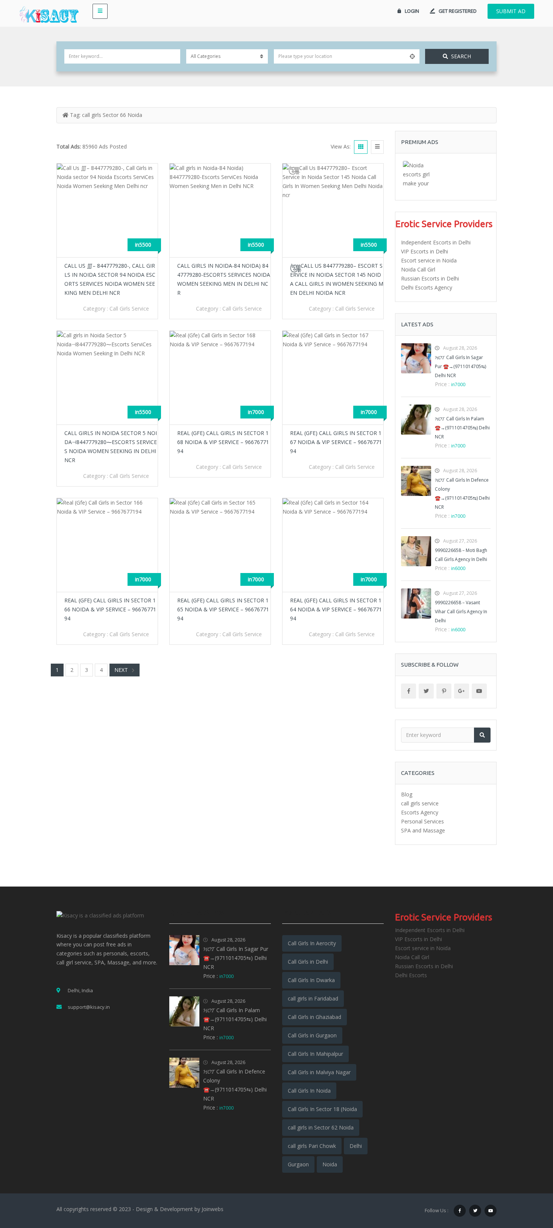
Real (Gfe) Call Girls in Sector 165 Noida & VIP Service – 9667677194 (223, 609)
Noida (329, 1164)
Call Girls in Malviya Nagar (319, 1072)
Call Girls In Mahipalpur (315, 1053)
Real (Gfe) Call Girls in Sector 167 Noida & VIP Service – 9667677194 (336, 442)
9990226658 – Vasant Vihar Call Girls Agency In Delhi (461, 611)
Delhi (355, 1145)
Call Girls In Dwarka (311, 980)
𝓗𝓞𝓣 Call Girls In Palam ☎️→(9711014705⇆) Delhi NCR (462, 427)
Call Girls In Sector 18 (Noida (322, 1109)
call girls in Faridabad (313, 998)
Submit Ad (511, 11)
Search (461, 56)
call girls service (129, 308)
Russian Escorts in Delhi (430, 278)
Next (121, 669)
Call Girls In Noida (309, 1090)
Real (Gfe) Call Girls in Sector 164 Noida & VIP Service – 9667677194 (336, 609)
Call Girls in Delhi (308, 961)
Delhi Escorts (411, 975)
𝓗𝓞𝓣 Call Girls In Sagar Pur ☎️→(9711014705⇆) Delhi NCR (460, 366)
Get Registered (458, 11)
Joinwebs (212, 1209)
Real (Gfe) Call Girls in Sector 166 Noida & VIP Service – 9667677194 (110, 609)
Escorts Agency (419, 812)
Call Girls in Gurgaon (312, 1035)
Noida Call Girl (418, 269)
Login (412, 11)
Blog (406, 794)
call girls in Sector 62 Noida (321, 1127)
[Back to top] (528, 1181)
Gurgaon (298, 1164)
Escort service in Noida (429, 260)
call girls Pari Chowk (312, 1145)
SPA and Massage (423, 830)
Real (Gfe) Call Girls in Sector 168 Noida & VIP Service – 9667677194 (223, 442)
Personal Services (422, 821)
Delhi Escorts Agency (426, 287)
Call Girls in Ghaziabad (314, 1016)
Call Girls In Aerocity (312, 943)
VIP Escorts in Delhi (424, 251)
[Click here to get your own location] (412, 56)
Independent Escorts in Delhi (436, 242)
